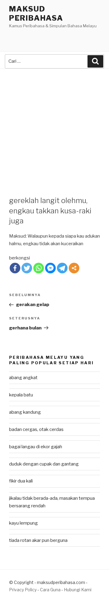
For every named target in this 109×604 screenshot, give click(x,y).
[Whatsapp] (38, 268)
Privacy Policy (23, 589)
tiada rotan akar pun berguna (38, 540)
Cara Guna (50, 589)
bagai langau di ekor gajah (35, 446)
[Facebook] (15, 268)
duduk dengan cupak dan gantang (44, 464)
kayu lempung (23, 523)
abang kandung (25, 412)
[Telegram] (62, 268)
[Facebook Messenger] (50, 268)
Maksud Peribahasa (36, 13)
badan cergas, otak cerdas (36, 429)
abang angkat (23, 377)
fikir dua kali (21, 481)
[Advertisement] (54, 126)
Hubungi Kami (77, 589)
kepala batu (21, 395)
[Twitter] (26, 268)
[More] (74, 268)
